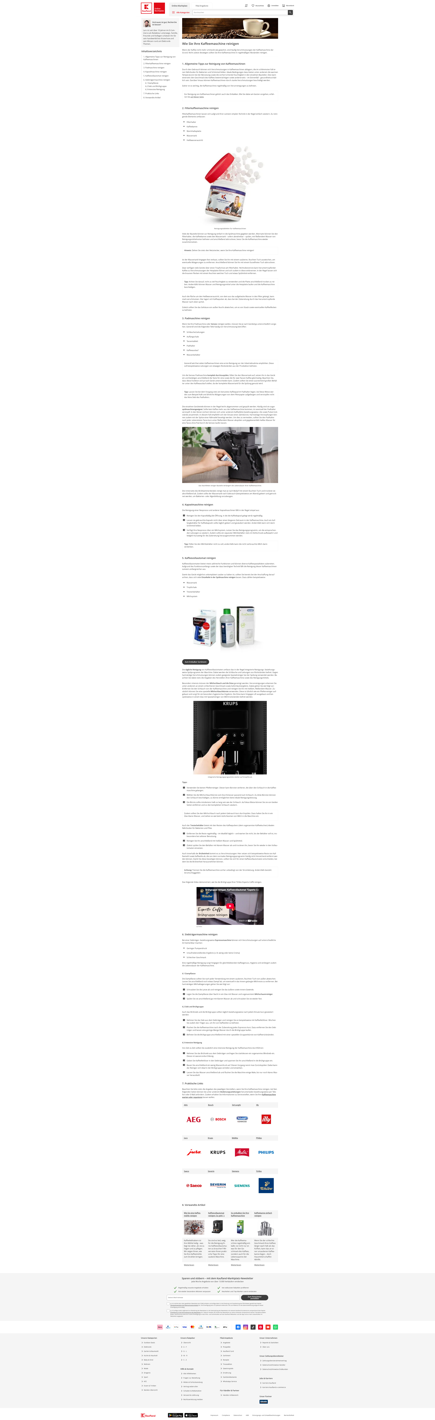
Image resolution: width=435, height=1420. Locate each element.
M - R (185, 1355)
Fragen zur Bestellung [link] (191, 1378)
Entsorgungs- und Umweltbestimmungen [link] (266, 1415)
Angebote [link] (226, 1343)
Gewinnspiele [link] (228, 1368)
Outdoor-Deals (149, 1343)
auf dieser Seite (197, 97)
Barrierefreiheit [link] (289, 1415)
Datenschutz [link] (238, 1415)
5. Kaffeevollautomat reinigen (156, 76)
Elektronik (147, 1347)
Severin (211, 1171)
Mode (146, 1368)
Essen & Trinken (150, 1386)
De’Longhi (236, 1105)
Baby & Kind (148, 1360)
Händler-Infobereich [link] (230, 1395)
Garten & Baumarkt (151, 1351)
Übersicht (187, 1343)
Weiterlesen (189, 1265)
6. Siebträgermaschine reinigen (156, 80)
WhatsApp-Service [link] (230, 1381)
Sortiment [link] (226, 1355)
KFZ (145, 1381)
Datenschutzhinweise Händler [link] (273, 1365)
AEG (186, 1105)
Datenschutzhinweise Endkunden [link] (275, 1369)
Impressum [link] (214, 1415)
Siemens (235, 1171)
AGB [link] (247, 1415)
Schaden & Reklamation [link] (192, 1391)
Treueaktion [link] (227, 1364)
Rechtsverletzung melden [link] (193, 1399)
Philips (259, 1138)
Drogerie (147, 1373)
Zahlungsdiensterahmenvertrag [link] (274, 1361)
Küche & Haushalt (150, 1355)
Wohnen (147, 1364)
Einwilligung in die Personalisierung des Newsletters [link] (185, 1312)
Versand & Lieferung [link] (191, 1395)
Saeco (186, 1171)
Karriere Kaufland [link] (269, 1383)
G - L (185, 1351)
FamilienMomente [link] (230, 1377)
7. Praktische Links (151, 93)
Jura (185, 1138)
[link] (201, 5)
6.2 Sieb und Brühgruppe (156, 86)
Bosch (210, 1105)
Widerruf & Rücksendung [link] (193, 1382)
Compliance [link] (226, 1415)
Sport (146, 1377)
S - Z (185, 1360)
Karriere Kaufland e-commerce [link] (274, 1387)
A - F (185, 1347)
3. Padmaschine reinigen (153, 67)
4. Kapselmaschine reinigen (155, 71)
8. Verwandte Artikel (152, 97)
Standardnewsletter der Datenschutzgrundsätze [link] (184, 1305)
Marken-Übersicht (151, 1390)
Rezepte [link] (226, 1360)
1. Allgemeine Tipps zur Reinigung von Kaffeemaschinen (159, 58)
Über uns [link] (265, 1347)
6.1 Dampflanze (151, 83)
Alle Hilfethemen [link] (189, 1373)
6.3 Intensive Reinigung (155, 89)
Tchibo (259, 1171)
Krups (210, 1138)
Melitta (235, 1138)
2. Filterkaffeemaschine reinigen (157, 63)
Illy (257, 1105)
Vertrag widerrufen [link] (190, 1386)
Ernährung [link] (227, 1373)
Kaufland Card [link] (228, 1351)
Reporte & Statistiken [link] (270, 1343)
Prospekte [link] (226, 1347)
